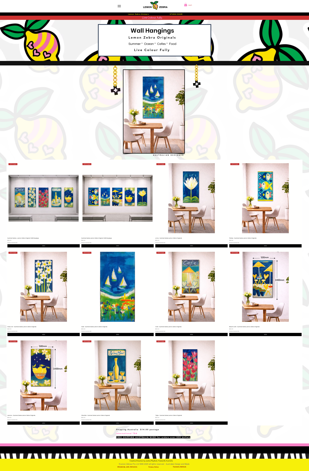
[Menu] (119, 6)
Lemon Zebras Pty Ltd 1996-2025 (134, 464)
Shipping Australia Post (12, 242)
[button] (185, 4)
